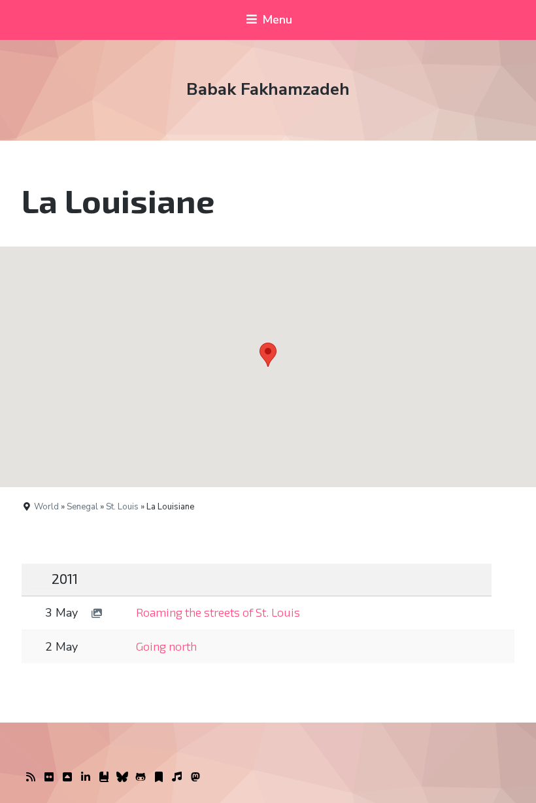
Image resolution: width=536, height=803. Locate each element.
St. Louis (122, 507)
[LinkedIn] (85, 777)
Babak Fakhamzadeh (268, 89)
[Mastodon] (195, 777)
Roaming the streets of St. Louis (218, 612)
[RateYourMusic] (177, 777)
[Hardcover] (104, 777)
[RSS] (31, 777)
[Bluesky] (122, 777)
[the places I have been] (67, 777)
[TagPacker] (159, 777)
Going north (166, 646)
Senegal (82, 507)
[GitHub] (140, 777)
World (46, 507)
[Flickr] (49, 777)
